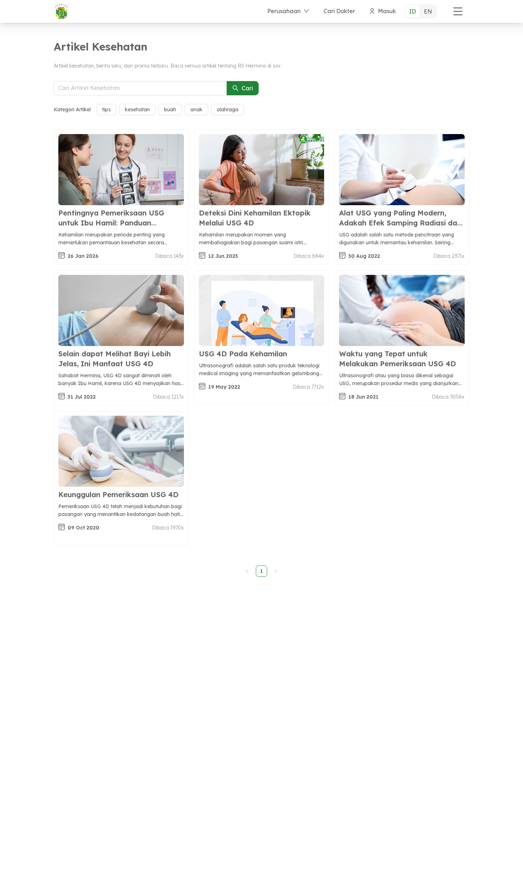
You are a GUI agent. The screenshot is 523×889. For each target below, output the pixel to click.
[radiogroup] (421, 11)
